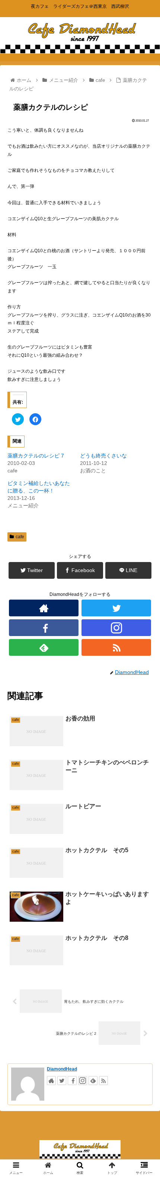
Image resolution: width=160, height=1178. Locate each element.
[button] (144, 817)
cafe (20, 536)
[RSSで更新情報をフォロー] (116, 647)
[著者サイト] (44, 608)
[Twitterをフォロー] (116, 608)
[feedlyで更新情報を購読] (44, 647)
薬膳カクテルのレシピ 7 (35, 456)
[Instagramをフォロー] (116, 627)
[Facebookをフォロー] (44, 627)
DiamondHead (62, 1069)
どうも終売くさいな (103, 456)
